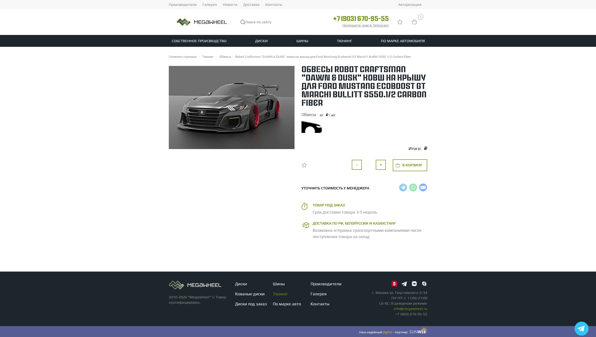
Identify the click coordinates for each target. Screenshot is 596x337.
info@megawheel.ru (410, 308)
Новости (230, 4)
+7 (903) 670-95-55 (361, 19)
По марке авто (287, 303)
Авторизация (409, 4)
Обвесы (308, 114)
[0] (414, 24)
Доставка (251, 4)
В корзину (412, 165)
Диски (261, 41)
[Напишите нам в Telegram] (582, 329)
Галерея (210, 4)
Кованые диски (250, 293)
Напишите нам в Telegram (365, 25)
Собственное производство (199, 41)
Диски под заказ (251, 303)
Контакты (273, 4)
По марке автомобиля (403, 41)
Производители (183, 4)
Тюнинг (344, 41)
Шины (302, 41)
